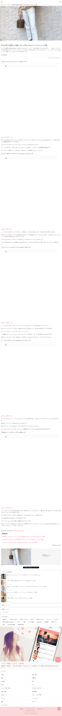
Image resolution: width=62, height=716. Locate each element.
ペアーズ (18, 621)
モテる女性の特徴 (11, 624)
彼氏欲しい (5, 619)
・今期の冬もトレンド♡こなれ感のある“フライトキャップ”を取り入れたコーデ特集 (22, 539)
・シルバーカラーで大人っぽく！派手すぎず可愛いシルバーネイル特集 (19, 542)
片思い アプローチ (24, 619)
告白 (33, 681)
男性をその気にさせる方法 (8, 621)
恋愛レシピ (31, 1)
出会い (2, 684)
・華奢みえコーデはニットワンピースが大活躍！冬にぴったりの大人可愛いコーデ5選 (23, 536)
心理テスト (3, 694)
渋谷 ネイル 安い (13, 619)
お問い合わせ (40, 708)
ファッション (5, 612)
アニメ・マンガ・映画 (36, 694)
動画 (2, 701)
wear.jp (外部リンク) (6, 137)
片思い (2, 674)
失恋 (4, 624)
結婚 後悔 (47, 621)
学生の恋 (3, 681)
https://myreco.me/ (18, 530)
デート (33, 684)
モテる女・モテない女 (36, 688)
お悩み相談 (34, 691)
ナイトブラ (56, 619)
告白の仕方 (39, 621)
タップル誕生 (31, 621)
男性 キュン (54, 621)
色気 (24, 621)
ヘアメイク (3, 698)
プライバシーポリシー (30, 708)
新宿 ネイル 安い (40, 619)
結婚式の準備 (20, 624)
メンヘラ (48, 619)
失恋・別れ (34, 674)
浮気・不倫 (3, 691)
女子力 (32, 619)
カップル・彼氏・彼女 (5, 688)
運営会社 (22, 708)
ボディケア (34, 701)
